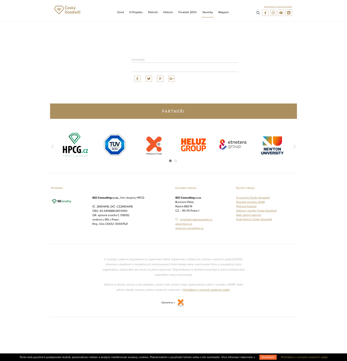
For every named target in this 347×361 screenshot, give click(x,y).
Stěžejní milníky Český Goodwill (256, 211)
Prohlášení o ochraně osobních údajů (206, 290)
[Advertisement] (328, 79)
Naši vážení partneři (248, 215)
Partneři (153, 12)
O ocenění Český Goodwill (253, 198)
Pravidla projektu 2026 (250, 202)
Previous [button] (53, 146)
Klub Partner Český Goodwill (278, 7)
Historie (168, 12)
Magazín (223, 12)
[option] (75, 145)
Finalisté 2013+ (187, 12)
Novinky (208, 12)
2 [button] (175, 160)
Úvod (120, 12)
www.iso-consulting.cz (189, 228)
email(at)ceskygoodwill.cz (196, 219)
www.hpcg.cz (183, 224)
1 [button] (170, 160)
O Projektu (136, 12)
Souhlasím (268, 357)
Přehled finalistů (246, 206)
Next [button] (293, 146)
